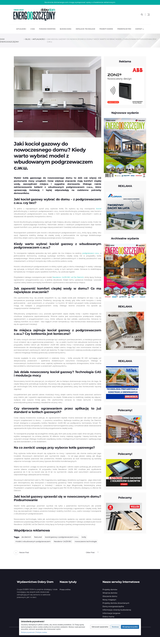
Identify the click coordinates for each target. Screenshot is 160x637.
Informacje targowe (111, 613)
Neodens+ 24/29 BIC (63, 541)
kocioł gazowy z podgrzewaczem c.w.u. (61, 537)
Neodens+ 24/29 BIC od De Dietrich (68, 277)
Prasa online (65, 589)
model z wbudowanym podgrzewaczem (33, 541)
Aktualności (21, 29)
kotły (84, 537)
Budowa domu (65, 29)
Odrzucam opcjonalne (100, 627)
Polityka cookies (41, 632)
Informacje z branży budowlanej (117, 610)
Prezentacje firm (124, 29)
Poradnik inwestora (47, 29)
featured (38, 537)
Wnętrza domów (110, 593)
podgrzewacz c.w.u (90, 253)
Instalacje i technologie (85, 29)
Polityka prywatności (28, 632)
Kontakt (138, 29)
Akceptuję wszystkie (130, 627)
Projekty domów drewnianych (116, 603)
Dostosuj (115, 627)
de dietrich (26, 537)
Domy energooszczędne (113, 606)
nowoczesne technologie (86, 541)
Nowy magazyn (109, 600)
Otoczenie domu (110, 596)
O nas (32, 29)
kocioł (98, 209)
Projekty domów (106, 29)
